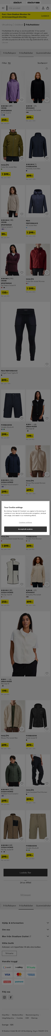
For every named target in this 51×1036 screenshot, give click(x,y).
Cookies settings (25, 522)
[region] (25, 518)
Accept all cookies (25, 529)
